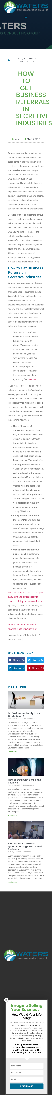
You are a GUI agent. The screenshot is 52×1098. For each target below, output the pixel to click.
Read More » (12, 752)
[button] (26, 17)
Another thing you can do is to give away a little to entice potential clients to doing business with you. (25, 597)
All (20, 58)
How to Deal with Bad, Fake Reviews (24, 781)
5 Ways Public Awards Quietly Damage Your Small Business (25, 846)
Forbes (32, 379)
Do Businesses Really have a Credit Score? (25, 715)
